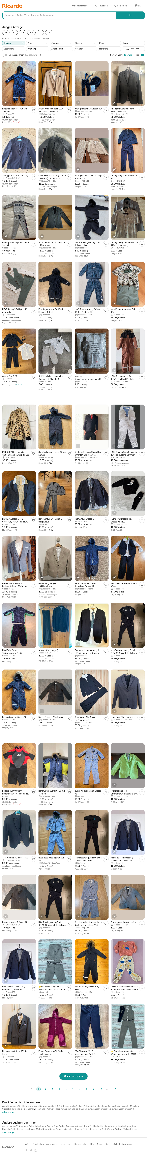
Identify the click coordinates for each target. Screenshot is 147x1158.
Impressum (66, 1144)
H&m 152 (88, 1126)
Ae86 (15, 1126)
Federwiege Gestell (74, 1126)
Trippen (78, 1129)
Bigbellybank (40, 1126)
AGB (27, 1144)
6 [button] (73, 1089)
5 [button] (66, 1089)
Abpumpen (7, 1126)
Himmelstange (110, 1126)
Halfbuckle (98, 1126)
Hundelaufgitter (9, 1129)
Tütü (85, 1129)
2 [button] (45, 1089)
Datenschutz (80, 1144)
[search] (130, 15)
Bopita (50, 1126)
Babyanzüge (33, 1106)
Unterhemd (93, 1129)
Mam (33, 1129)
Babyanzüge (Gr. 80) (48, 1106)
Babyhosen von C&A (68, 1106)
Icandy (20, 1129)
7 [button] (79, 1089)
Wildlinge (119, 1129)
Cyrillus (62, 1126)
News (99, 1144)
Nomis (52, 1129)
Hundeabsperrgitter (127, 1126)
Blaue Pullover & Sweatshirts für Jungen (96, 1106)
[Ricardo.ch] (12, 6)
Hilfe (92, 1144)
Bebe (31, 1126)
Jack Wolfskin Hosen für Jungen (56, 1109)
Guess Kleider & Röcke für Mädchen (18, 1109)
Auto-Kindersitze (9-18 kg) (14, 1106)
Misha (39, 1129)
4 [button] (59, 1089)
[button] (80, 5)
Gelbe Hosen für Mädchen (127, 1106)
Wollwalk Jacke (130, 1129)
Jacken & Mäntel (79, 1109)
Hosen (38, 1109)
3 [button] (52, 1089)
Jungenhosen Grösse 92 (123, 1109)
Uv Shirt (102, 1129)
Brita (56, 1126)
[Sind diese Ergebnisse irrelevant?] (40, 55)
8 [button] (86, 1089)
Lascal (27, 1129)
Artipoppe (23, 1126)
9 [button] (93, 1089)
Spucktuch (69, 1129)
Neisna (45, 1129)
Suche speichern (73, 1076)
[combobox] (59, 15)
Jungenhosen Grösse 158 (99, 1109)
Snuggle (60, 1129)
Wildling (110, 1129)
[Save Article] (33, 110)
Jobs (108, 1144)
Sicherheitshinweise (123, 1144)
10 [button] (100, 1089)
